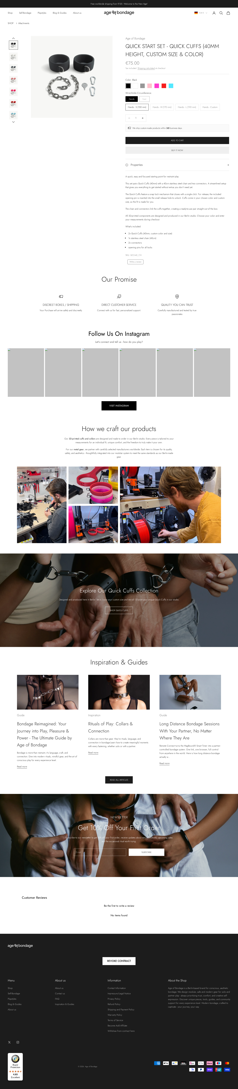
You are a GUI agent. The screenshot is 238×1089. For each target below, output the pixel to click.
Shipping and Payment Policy (121, 1009)
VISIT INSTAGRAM (119, 406)
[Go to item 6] (13, 103)
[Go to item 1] (13, 45)
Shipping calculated (146, 68)
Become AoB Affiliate (117, 1025)
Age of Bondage (135, 38)
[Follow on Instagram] (17, 1042)
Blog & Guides (60, 12)
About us (77, 12)
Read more (22, 766)
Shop (10, 12)
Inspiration (94, 715)
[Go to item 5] (13, 91)
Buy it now (177, 150)
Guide (20, 715)
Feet (144, 99)
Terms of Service (115, 1020)
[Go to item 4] (13, 80)
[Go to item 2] (13, 56)
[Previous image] (13, 38)
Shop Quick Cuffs (119, 610)
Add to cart (177, 140)
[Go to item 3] (13, 68)
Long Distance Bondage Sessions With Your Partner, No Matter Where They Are (189, 731)
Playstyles (42, 12)
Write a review (135, 261)
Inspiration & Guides (64, 1004)
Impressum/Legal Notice (119, 993)
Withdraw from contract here (121, 1031)
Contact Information (117, 988)
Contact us (60, 993)
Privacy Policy (114, 998)
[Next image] (13, 122)
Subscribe (147, 852)
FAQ (57, 998)
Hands (131, 99)
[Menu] (233, 1055)
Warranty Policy (115, 1014)
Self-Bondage (25, 12)
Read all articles (119, 779)
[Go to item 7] (13, 115)
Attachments (23, 23)
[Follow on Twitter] (9, 1042)
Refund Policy (114, 1004)
